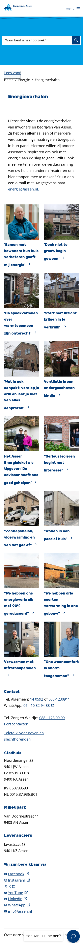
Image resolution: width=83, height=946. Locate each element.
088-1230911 (59, 699)
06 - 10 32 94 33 (38, 705)
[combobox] (41, 40)
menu (70, 8)
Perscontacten (16, 724)
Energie (24, 80)
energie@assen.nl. (23, 189)
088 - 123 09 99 (52, 717)
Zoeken (76, 40)
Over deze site (16, 934)
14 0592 (36, 699)
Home (8, 80)
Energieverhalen (47, 80)
